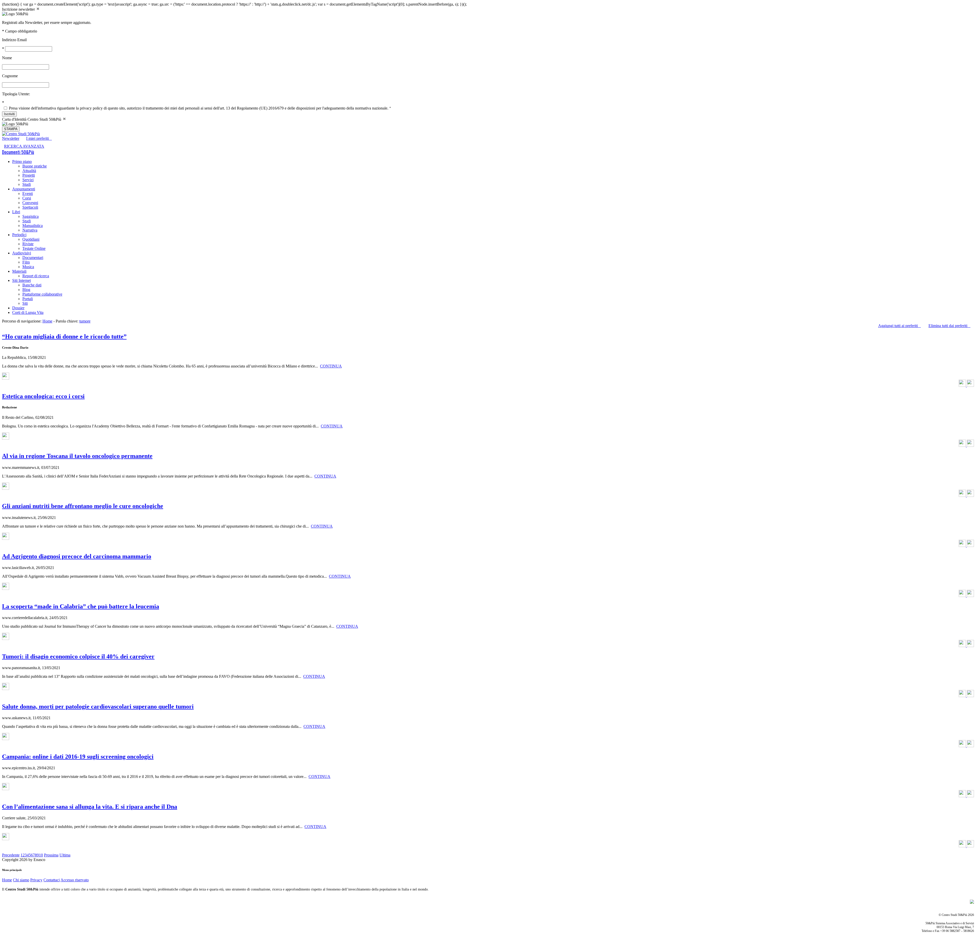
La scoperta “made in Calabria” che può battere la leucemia (80, 606)
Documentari (32, 257)
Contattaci (51, 880)
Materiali (19, 271)
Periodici (19, 235)
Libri (16, 212)
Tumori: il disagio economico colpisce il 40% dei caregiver (78, 656)
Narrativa (29, 230)
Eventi (27, 193)
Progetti (28, 175)
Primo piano (22, 161)
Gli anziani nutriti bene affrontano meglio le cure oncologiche (82, 506)
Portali (27, 299)
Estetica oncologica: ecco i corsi (43, 396)
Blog (26, 289)
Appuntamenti (23, 189)
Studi (26, 184)
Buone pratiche (34, 166)
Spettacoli (30, 207)
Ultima (64, 855)
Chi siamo (21, 880)
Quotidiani (30, 239)
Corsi (26, 198)
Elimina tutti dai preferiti (949, 326)
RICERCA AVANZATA (24, 146)
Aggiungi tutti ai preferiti (899, 326)
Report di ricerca (35, 276)
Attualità (29, 170)
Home (47, 321)
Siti (25, 303)
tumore (84, 321)
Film (26, 262)
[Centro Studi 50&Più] (21, 134)
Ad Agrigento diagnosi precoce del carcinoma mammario (76, 556)
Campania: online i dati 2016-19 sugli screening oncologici (78, 756)
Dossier (18, 308)
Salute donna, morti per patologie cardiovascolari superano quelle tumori (98, 706)
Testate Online (33, 248)
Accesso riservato (74, 880)
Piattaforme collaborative (42, 294)
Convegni (30, 203)
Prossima (51, 855)
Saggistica (30, 216)
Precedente (11, 855)
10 (41, 855)
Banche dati (31, 285)
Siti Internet (21, 280)
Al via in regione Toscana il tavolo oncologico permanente (77, 456)
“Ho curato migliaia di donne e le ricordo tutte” (64, 336)
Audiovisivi (21, 253)
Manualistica (32, 225)
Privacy (36, 880)
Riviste (28, 244)
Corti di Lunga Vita (27, 312)
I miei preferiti (39, 138)
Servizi (28, 180)
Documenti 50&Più (18, 152)
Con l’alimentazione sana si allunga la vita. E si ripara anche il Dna (89, 806)
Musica (28, 267)
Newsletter (10, 138)
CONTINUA (331, 366)
